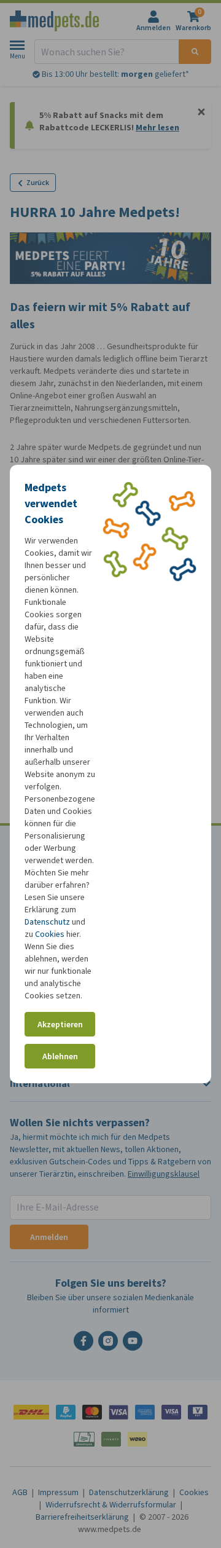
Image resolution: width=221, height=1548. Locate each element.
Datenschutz (47, 922)
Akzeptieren (60, 1024)
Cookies (49, 934)
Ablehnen (60, 1056)
